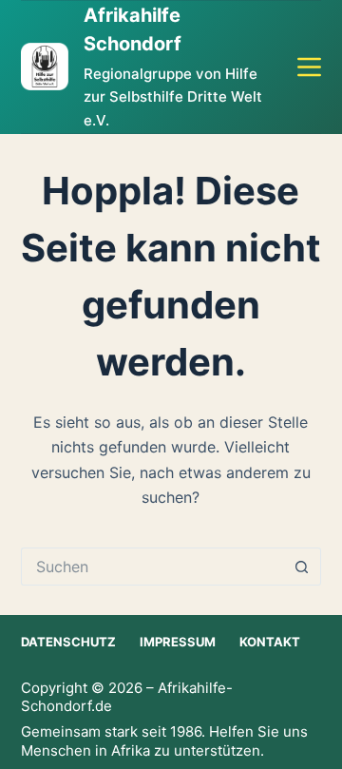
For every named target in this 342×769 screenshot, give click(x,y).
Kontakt (269, 641)
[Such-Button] (302, 567)
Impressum (178, 641)
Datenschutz (68, 641)
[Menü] (309, 67)
